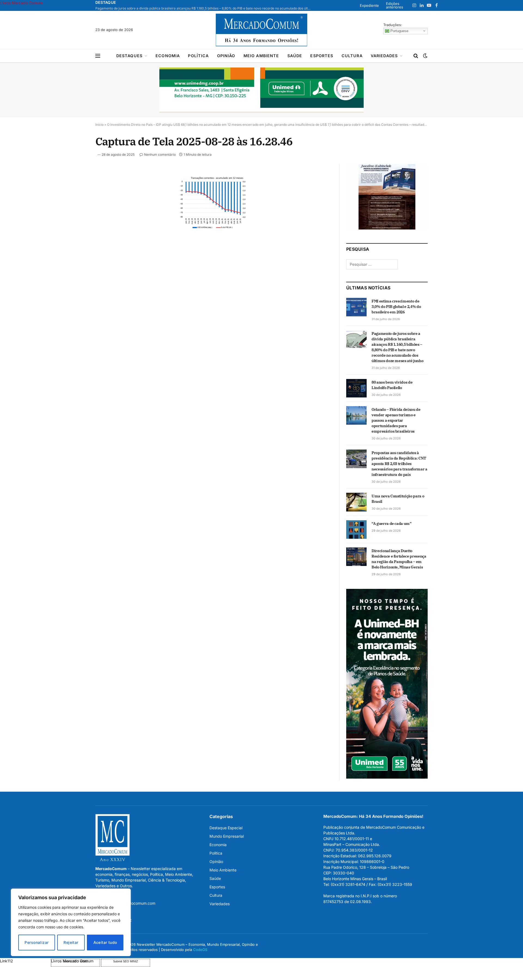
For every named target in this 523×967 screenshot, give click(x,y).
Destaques (129, 55)
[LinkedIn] (76, 215)
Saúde (294, 55)
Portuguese (398, 31)
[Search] (415, 56)
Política (198, 55)
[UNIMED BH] (387, 777)
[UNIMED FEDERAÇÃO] (261, 90)
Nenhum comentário (160, 154)
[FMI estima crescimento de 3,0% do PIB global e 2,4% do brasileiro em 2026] (356, 307)
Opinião (226, 55)
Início (99, 125)
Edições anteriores (394, 5)
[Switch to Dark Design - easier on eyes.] (425, 55)
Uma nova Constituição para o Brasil (398, 499)
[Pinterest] (76, 228)
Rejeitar (70, 942)
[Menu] (97, 56)
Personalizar (36, 942)
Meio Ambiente (261, 55)
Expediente (369, 5)
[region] (71, 922)
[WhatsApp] (76, 253)
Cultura (352, 55)
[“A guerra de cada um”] (356, 529)
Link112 (6, 961)
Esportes (321, 55)
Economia (168, 55)
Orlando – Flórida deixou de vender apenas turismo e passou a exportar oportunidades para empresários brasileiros (396, 420)
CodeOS (200, 949)
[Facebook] (76, 190)
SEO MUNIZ (25, 961)
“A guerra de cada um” (392, 523)
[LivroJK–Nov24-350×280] (387, 228)
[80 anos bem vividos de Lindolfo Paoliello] (356, 388)
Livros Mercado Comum (21, 3)
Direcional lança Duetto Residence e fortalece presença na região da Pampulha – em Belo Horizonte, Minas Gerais (399, 559)
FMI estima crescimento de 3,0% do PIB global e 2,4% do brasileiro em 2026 (396, 306)
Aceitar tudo (105, 942)
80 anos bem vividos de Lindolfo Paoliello (392, 385)
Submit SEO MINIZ (125, 961)
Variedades (384, 55)
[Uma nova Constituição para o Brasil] (356, 502)
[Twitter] (76, 203)
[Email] (76, 240)
